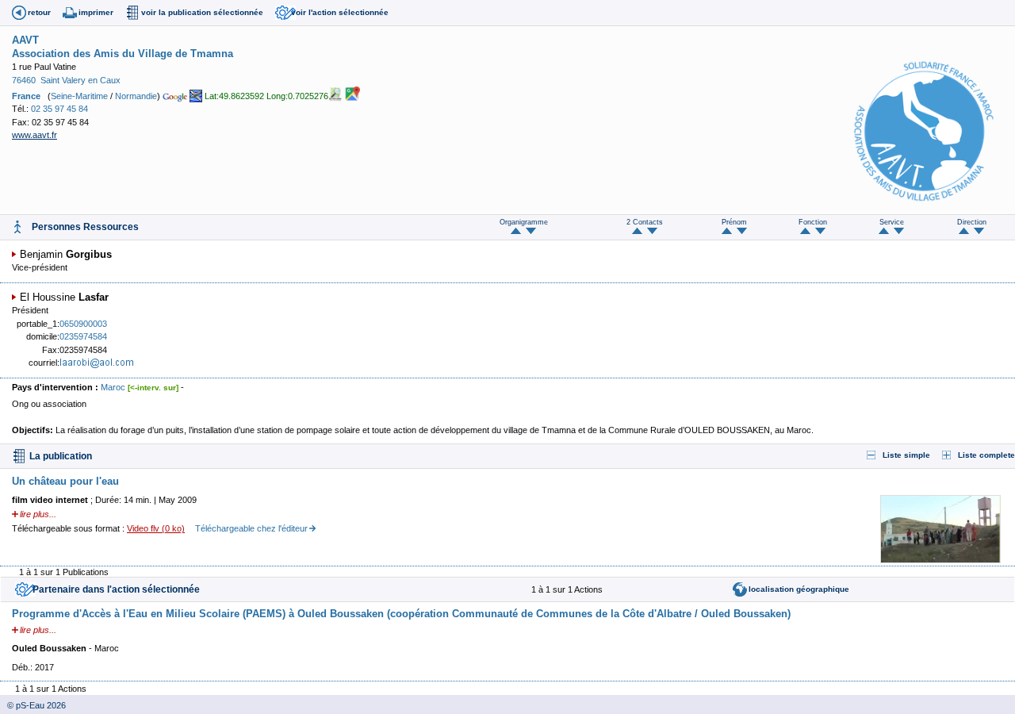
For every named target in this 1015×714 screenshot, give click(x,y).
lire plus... (38, 514)
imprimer (96, 12)
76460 (24, 80)
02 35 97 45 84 (59, 108)
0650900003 (83, 323)
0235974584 (83, 336)
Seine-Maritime (79, 96)
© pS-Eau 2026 (33, 705)
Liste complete (986, 455)
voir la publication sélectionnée (202, 12)
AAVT (25, 40)
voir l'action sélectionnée (340, 12)
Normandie (136, 96)
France (26, 96)
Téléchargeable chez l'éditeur (251, 528)
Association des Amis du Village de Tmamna (122, 54)
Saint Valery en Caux (80, 80)
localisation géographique (799, 589)
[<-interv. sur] (153, 387)
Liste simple (906, 455)
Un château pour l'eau (65, 481)
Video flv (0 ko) (156, 528)
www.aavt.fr (34, 135)
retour (39, 12)
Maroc (113, 387)
